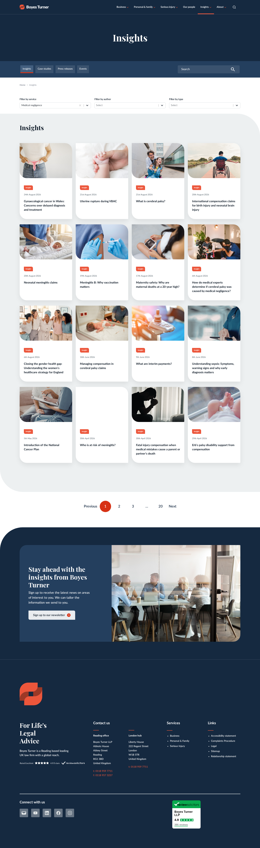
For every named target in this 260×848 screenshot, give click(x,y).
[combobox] (49, 105)
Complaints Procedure (223, 741)
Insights (204, 7)
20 (162, 505)
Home (22, 85)
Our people (189, 7)
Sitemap (215, 751)
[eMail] (24, 813)
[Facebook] (58, 813)
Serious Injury (177, 746)
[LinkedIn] (47, 813)
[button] (234, 7)
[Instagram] (70, 813)
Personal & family (143, 7)
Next (172, 506)
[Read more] (46, 181)
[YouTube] (35, 813)
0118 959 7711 (104, 771)
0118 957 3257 (104, 775)
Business (121, 7)
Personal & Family (179, 741)
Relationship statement (223, 756)
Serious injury (168, 7)
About (220, 7)
